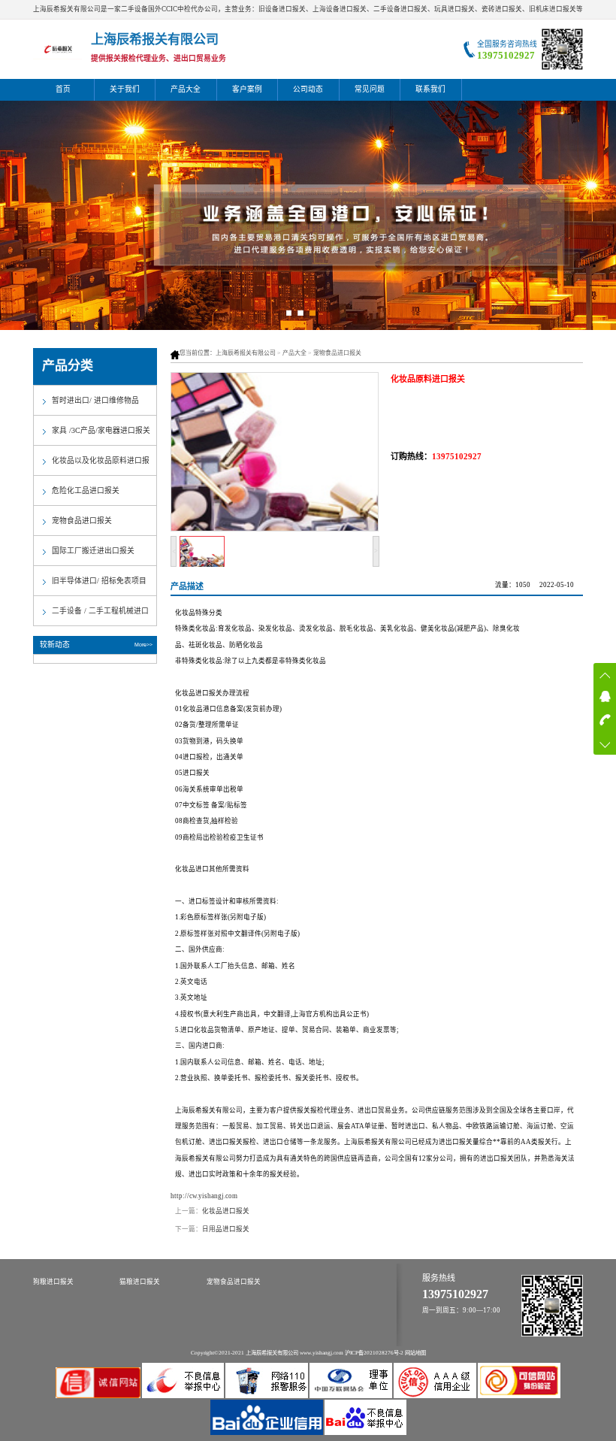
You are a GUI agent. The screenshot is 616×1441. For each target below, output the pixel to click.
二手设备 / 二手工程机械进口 (100, 611)
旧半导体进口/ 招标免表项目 (99, 581)
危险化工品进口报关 (85, 490)
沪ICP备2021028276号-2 (374, 1352)
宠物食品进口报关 (337, 353)
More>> (143, 644)
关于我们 (125, 89)
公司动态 (308, 89)
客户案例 (247, 89)
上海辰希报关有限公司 (246, 353)
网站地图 (415, 1352)
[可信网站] (519, 1396)
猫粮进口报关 (139, 1281)
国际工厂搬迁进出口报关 (93, 550)
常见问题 (370, 89)
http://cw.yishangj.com (204, 1196)
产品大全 (186, 89)
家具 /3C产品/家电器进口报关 (101, 430)
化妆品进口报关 (225, 1211)
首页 (63, 89)
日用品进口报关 (225, 1229)
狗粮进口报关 (53, 1281)
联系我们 (430, 89)
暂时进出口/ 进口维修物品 (95, 400)
